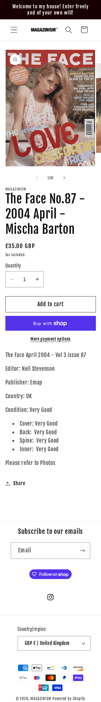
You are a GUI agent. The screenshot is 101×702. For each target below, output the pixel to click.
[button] (14, 29)
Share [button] (19, 483)
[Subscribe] (82, 550)
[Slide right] (64, 178)
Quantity (13, 266)
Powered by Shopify (69, 698)
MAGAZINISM (40, 698)
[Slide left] (37, 178)
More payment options (50, 339)
